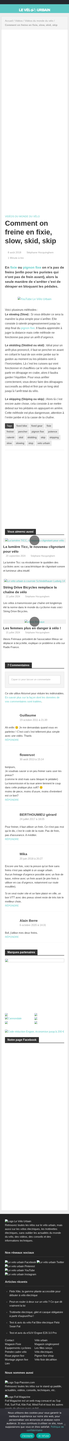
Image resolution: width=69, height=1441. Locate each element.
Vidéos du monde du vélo (39, 20)
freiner (10, 431)
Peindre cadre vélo (16, 1351)
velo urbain (44, 443)
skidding (32, 437)
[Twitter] (50, 1261)
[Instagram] (20, 1274)
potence (52, 431)
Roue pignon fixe (14, 1355)
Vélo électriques (43, 1351)
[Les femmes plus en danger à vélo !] (35, 621)
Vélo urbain (40, 1340)
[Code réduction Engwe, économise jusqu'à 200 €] (34, 1031)
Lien (7, 1363)
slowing (20, 443)
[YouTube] (20, 1270)
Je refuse (43, 1435)
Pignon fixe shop (44, 1355)
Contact (9, 1340)
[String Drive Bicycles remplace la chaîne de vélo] (34, 580)
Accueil (9, 20)
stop (30, 443)
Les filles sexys (43, 1347)
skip (43, 437)
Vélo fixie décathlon (45, 1359)
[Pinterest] (20, 1266)
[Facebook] (20, 1261)
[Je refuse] (64, 1424)
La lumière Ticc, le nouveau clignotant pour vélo (34, 549)
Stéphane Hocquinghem (40, 252)
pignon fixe (32, 267)
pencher (22, 431)
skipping (54, 437)
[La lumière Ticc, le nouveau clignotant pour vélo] (34, 540)
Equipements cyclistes (18, 1347)
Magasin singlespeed (46, 1344)
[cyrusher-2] (34, 983)
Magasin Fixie (13, 1344)
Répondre (12, 739)
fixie (13, 267)
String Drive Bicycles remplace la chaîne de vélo (30, 590)
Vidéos (19, 20)
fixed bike (21, 425)
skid (21, 437)
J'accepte (27, 1435)
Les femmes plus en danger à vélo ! (32, 628)
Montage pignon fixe (16, 1359)
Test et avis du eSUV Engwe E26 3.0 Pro (33, 1332)
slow (9, 443)
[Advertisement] (34, 487)
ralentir (11, 437)
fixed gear (36, 425)
